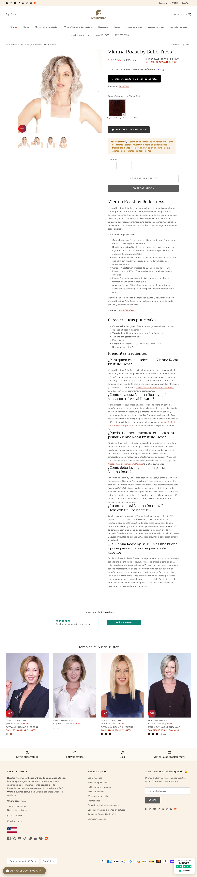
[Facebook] (7, 3)
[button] (123, 114)
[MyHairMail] (99, 14)
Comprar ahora (143, 188)
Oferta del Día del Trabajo (22, 45)
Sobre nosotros (95, 777)
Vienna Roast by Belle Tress (45, 45)
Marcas (26, 27)
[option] (60, 91)
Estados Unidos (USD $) (168, 3)
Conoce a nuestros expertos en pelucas (106, 809)
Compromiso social (97, 818)
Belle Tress (124, 86)
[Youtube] (15, 3)
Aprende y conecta (178, 27)
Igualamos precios (134, 27)
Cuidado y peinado (156, 27)
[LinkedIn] (27, 3)
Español (185, 3)
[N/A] (135, 107)
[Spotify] (31, 3)
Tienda (117, 27)
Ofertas (13, 27)
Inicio (8, 45)
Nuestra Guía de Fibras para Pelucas (125, 463)
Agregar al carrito (143, 178)
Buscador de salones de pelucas (103, 805)
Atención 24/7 (102, 35)
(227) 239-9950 (122, 35)
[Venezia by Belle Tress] (74, 685)
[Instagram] (11, 3)
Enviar (153, 800)
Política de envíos (96, 791)
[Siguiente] (98, 91)
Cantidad (112, 159)
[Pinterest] (23, 3)
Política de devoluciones (99, 787)
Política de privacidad (98, 782)
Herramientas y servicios (79, 35)
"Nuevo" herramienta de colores (78, 27)
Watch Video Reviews (131, 129)
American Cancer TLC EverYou (102, 814)
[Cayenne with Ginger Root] (116, 107)
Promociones (94, 800)
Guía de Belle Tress (126, 310)
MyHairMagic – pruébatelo (47, 27)
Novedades (103, 27)
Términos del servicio (98, 796)
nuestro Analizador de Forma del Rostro (155, 387)
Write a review (124, 622)
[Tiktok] (19, 3)
